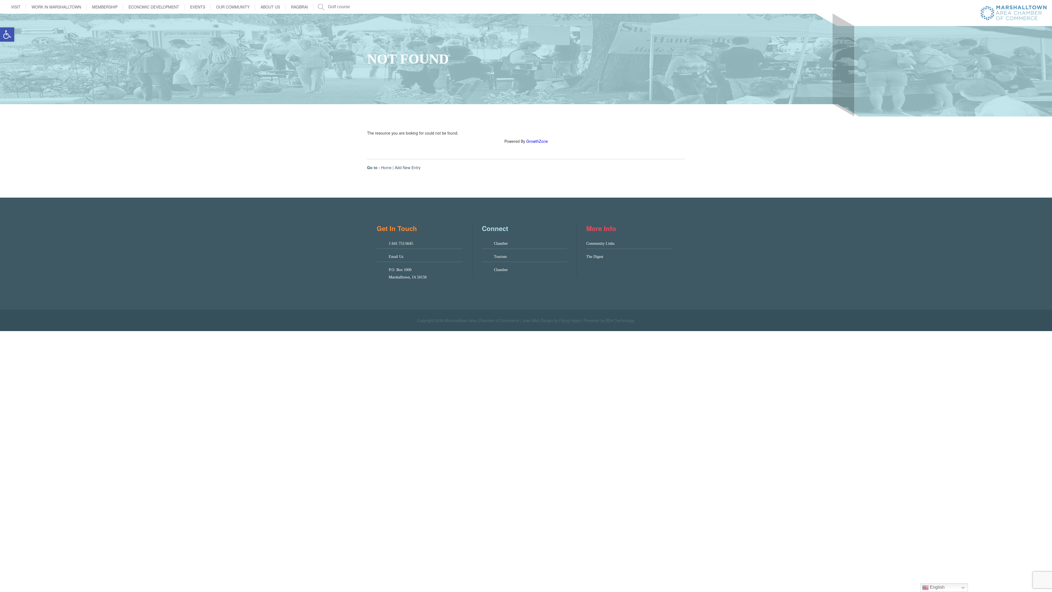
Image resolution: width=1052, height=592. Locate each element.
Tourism (500, 257)
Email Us (396, 257)
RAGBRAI (299, 7)
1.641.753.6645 (401, 243)
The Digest (594, 257)
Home (386, 167)
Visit (16, 7)
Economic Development (153, 7)
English (937, 587)
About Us (270, 7)
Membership (105, 7)
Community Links (600, 243)
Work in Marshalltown (56, 7)
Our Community (233, 7)
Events (197, 7)
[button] (7, 34)
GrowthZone (537, 141)
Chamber (501, 243)
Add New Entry (408, 167)
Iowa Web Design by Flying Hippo (551, 320)
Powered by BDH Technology (609, 320)
